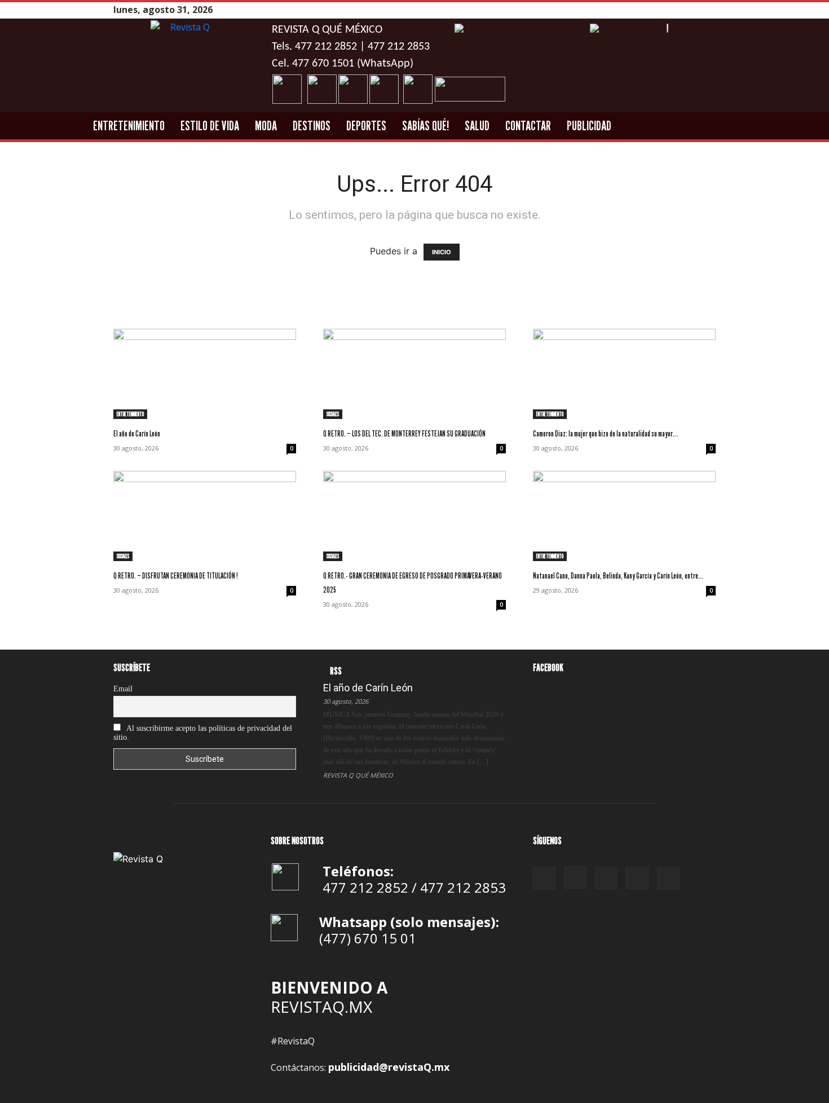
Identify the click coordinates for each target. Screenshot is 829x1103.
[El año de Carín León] (204, 374)
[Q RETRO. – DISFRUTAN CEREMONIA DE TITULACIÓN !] (204, 516)
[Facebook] (653, 9)
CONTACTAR (528, 125)
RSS (336, 671)
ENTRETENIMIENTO (129, 125)
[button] (777, 126)
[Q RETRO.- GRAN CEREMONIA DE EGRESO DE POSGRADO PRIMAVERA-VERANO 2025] (414, 516)
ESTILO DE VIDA (209, 125)
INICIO (441, 252)
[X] (695, 9)
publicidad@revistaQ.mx (388, 1067)
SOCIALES (333, 414)
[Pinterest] (681, 9)
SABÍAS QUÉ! (425, 125)
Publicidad (589, 125)
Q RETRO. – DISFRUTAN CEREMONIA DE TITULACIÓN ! (175, 575)
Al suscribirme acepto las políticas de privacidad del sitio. (202, 733)
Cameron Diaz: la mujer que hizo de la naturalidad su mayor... (605, 433)
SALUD (477, 125)
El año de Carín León (136, 433)
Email (123, 689)
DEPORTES (366, 125)
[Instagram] (667, 9)
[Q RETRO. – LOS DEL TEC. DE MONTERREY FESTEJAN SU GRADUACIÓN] (414, 374)
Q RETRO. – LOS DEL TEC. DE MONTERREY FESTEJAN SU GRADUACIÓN (404, 433)
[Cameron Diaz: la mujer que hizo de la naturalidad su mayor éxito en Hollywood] (624, 374)
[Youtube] (709, 9)
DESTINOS (311, 125)
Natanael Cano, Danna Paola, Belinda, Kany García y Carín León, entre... (618, 575)
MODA (266, 125)
